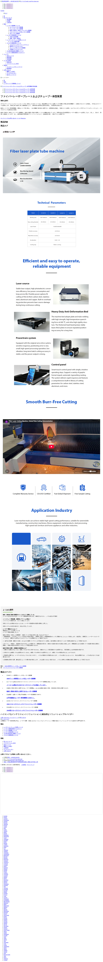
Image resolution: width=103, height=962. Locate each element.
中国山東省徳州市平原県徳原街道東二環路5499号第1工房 (21, 762)
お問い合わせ (7, 70)
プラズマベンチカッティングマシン (19, 44)
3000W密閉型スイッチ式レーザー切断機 (15, 666)
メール (18, 118)
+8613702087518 (17, 760)
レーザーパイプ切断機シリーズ (12, 83)
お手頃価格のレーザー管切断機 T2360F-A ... (21, 698)
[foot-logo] (5, 719)
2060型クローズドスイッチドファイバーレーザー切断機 (25, 710)
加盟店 (5, 65)
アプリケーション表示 (13, 63)
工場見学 (9, 22)
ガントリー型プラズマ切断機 (17, 47)
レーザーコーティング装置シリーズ (16, 40)
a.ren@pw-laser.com (15, 759)
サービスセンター (11, 73)
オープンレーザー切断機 (16, 27)
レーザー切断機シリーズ (13, 25)
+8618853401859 (13, 757)
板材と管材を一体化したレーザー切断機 (20, 30)
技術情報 (9, 59)
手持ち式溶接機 (14, 36)
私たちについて (8, 17)
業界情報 (9, 57)
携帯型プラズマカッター (16, 46)
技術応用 (9, 62)
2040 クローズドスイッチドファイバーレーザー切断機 (24, 704)
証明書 (8, 21)
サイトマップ (30, 764)
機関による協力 (11, 71)
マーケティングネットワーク (14, 66)
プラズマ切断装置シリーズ (14, 43)
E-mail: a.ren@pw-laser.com (32, 1)
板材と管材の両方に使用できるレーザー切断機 (22, 691)
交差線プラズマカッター (16, 49)
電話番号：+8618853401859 (11, 1)
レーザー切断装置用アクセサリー (16, 52)
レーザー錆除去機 (14, 41)
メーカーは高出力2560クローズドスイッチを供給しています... (27, 685)
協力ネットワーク (11, 74)
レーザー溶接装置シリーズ (14, 35)
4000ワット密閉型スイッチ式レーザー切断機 (21, 678)
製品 (5, 24)
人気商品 (23, 764)
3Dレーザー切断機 (15, 33)
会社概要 (9, 19)
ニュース (6, 54)
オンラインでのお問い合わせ (8, 118)
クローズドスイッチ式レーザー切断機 (20, 32)
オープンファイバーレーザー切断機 (13, 667)
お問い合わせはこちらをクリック (10, 717)
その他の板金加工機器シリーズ (15, 51)
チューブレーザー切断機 (16, 28)
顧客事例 (9, 68)
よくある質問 (7, 60)
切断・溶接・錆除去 (15, 38)
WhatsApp (23, 118)
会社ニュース (10, 55)
